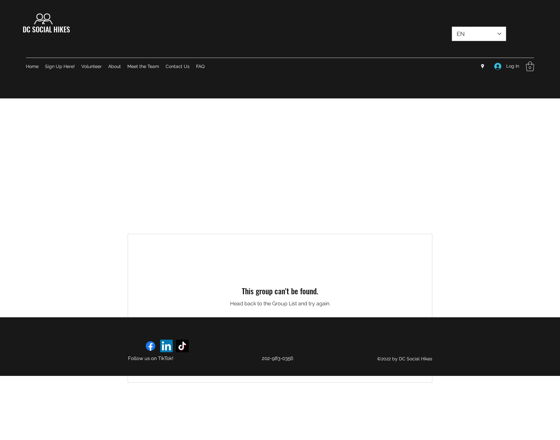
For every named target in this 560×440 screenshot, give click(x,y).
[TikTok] (182, 346)
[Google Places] (482, 66)
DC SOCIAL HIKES (46, 29)
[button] (530, 66)
